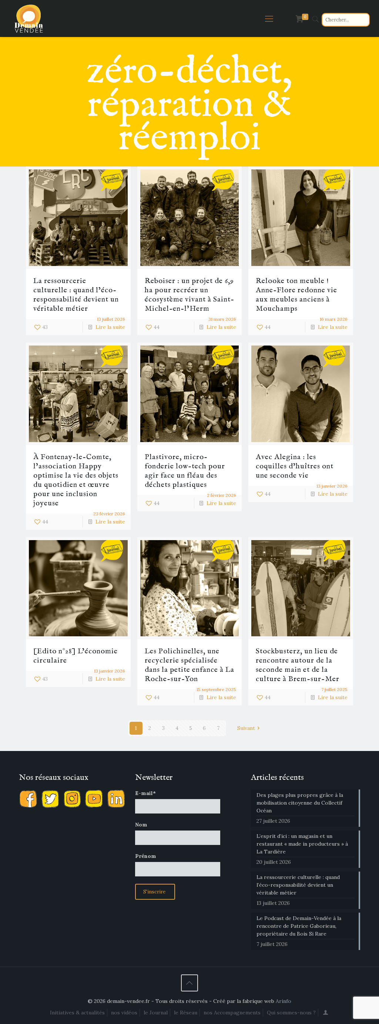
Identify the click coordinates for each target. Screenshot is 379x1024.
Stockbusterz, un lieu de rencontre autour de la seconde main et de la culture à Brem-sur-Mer (297, 665)
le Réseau (185, 1012)
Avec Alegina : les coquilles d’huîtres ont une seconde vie (294, 466)
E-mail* (145, 793)
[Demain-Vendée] (29, 18)
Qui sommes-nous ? (291, 1012)
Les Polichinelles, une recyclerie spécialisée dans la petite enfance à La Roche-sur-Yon (189, 665)
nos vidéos (124, 1012)
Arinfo (283, 1001)
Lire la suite (110, 327)
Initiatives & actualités (77, 1012)
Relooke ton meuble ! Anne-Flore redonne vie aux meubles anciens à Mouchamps (296, 294)
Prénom (145, 856)
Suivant (246, 728)
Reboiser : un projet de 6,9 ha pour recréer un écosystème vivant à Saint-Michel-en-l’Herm (189, 294)
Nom (141, 824)
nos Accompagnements (232, 1012)
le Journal (156, 1012)
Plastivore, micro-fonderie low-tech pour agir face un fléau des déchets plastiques (185, 470)
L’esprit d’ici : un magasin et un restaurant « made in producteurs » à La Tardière (302, 844)
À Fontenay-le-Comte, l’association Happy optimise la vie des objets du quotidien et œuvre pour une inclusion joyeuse (75, 480)
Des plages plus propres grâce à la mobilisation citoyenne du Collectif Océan (299, 803)
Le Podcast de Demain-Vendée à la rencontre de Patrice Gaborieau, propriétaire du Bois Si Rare (298, 926)
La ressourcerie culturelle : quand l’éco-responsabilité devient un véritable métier (76, 294)
